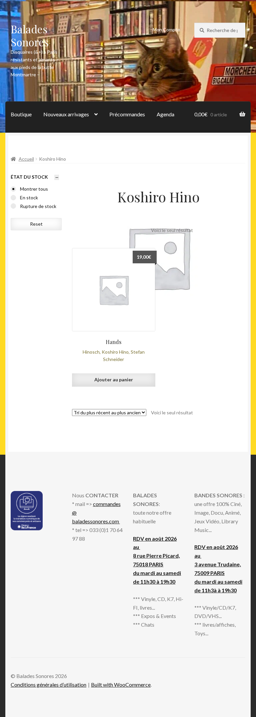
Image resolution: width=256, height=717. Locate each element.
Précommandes (127, 114)
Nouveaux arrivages (66, 114)
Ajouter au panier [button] (113, 379)
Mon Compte (166, 29)
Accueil (26, 159)
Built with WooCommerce (121, 684)
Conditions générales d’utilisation (48, 684)
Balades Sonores (30, 35)
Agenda (165, 114)
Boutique (21, 114)
